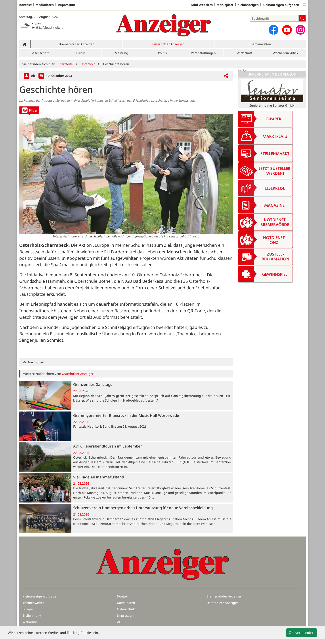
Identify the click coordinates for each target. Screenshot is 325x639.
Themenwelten (260, 44)
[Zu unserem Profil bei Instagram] (300, 30)
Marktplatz (225, 4)
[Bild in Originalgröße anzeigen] (126, 174)
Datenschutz (126, 609)
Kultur (80, 53)
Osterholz (88, 64)
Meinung (121, 53)
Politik (162, 53)
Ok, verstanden (301, 632)
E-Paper (28, 609)
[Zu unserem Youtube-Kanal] (287, 30)
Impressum (66, 4)
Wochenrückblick (285, 53)
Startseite (66, 64)
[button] (304, 4)
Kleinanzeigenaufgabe (39, 596)
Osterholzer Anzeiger (168, 44)
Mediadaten (45, 4)
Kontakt (25, 4)
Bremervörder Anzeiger (76, 44)
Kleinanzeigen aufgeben (281, 4)
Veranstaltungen (203, 53)
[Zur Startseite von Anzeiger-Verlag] (163, 25)
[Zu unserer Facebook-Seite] (273, 30)
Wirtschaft (244, 53)
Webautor (30, 622)
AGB (120, 622)
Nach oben (35, 362)
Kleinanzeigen (248, 4)
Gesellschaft (40, 53)
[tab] (29, 110)
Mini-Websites (202, 4)
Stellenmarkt (32, 615)
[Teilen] (225, 76)
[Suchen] (302, 18)
